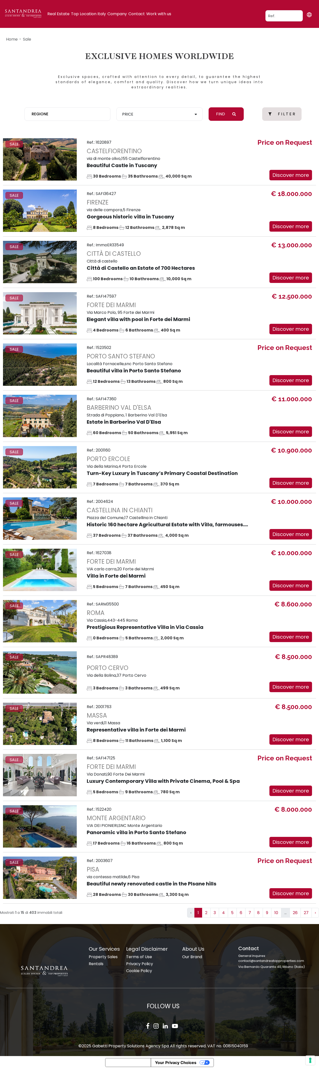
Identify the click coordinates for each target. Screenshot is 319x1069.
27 (306, 913)
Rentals (96, 964)
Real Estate (58, 14)
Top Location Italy (88, 14)
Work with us (158, 14)
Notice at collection (128, 1062)
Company (117, 14)
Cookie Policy (139, 971)
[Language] (309, 14)
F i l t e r (286, 114)
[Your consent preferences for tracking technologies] (310, 1060)
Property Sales (103, 957)
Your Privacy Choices (175, 1062)
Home (12, 39)
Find (221, 114)
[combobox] (67, 114)
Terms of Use (139, 957)
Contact (136, 14)
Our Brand (192, 957)
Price (127, 114)
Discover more (290, 175)
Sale (27, 39)
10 (276, 913)
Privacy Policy (139, 964)
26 (295, 913)
